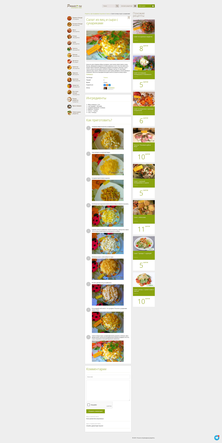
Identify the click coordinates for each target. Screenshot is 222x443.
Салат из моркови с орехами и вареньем (143, 109)
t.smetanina (111, 88)
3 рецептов (75, 100)
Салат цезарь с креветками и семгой (144, 290)
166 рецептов (75, 93)
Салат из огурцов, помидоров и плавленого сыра (142, 73)
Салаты (106, 77)
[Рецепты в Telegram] (216, 438)
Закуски (136, 149)
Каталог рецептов (126, 6)
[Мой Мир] (109, 85)
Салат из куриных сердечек (143, 37)
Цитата (128, 416)
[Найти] (117, 6)
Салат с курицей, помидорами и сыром (141, 182)
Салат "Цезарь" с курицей (142, 253)
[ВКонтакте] (105, 85)
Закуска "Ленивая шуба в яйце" (142, 145)
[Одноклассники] (107, 85)
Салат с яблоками (140, 217)
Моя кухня (142, 6)
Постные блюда (138, 113)
